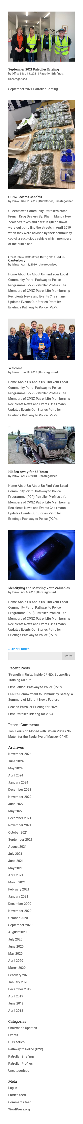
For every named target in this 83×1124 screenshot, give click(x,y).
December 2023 (19, 789)
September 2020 (20, 925)
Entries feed (17, 1095)
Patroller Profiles (20, 1063)
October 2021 (18, 832)
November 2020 (19, 911)
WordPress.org (19, 1109)
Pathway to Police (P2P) (25, 1049)
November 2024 (19, 754)
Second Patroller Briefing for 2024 (33, 707)
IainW (15, 201)
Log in (12, 1088)
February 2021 (18, 889)
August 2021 (17, 847)
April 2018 (15, 1011)
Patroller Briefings (51, 73)
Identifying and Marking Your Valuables (39, 588)
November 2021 (19, 825)
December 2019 (19, 989)
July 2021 (15, 854)
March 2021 (17, 882)
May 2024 (15, 768)
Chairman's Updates (22, 1028)
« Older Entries (18, 649)
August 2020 (17, 932)
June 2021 (16, 861)
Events (13, 1035)
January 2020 (18, 982)
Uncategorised (17, 79)
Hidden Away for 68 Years (28, 471)
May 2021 (15, 868)
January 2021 (18, 896)
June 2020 (16, 946)
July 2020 (15, 939)
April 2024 (15, 775)
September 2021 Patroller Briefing (33, 69)
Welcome (15, 368)
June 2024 (16, 761)
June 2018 (16, 1003)
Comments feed (19, 1102)
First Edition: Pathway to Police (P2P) (35, 687)
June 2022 (16, 804)
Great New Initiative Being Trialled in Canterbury (36, 258)
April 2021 (15, 875)
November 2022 (19, 797)
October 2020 (18, 918)
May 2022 (15, 811)
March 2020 (17, 968)
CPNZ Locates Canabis (25, 197)
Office (16, 73)
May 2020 (15, 954)
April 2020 (15, 961)
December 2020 (19, 904)
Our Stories (46, 201)
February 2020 (18, 975)
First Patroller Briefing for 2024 (30, 714)
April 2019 (15, 996)
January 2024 (18, 782)
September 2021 (20, 839)
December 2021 (19, 818)
